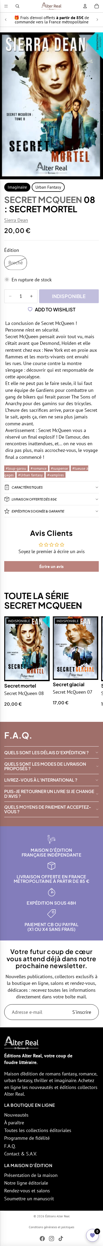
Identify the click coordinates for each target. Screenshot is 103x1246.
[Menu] (6, 6)
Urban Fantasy (48, 187)
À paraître (14, 1123)
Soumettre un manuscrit (29, 1199)
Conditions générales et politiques (51, 1227)
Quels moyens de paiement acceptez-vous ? (47, 809)
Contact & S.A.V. (20, 1154)
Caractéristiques (27, 487)
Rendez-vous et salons (27, 1191)
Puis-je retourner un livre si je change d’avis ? (49, 794)
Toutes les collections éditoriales (37, 1130)
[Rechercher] (17, 6)
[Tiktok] (61, 1238)
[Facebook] (42, 1238)
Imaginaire (17, 187)
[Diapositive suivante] (97, 20)
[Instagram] (51, 1238)
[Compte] (85, 6)
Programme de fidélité (27, 1138)
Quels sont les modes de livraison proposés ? (45, 766)
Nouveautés (16, 1115)
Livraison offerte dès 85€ (34, 499)
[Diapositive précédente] (6, 20)
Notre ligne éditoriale (26, 1183)
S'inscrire (81, 1012)
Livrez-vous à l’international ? (40, 780)
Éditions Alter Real (57, 1216)
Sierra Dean (16, 220)
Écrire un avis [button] (51, 566)
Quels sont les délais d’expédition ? (46, 752)
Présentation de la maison (31, 1175)
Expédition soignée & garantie (38, 511)
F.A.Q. (10, 1146)
